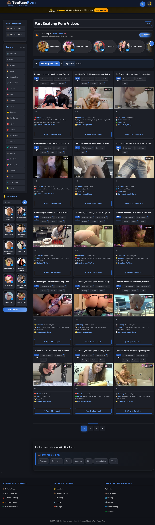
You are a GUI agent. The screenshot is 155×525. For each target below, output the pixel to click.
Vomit (113, 461)
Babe (53, 83)
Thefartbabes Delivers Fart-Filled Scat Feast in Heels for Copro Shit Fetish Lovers (134, 74)
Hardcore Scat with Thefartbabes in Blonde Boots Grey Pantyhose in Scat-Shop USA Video (93, 143)
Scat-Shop (140, 79)
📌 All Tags (58, 507)
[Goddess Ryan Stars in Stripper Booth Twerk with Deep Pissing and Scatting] (134, 236)
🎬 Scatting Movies (9, 493)
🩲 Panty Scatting (111, 507)
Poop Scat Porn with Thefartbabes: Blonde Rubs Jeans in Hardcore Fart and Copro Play (134, 143)
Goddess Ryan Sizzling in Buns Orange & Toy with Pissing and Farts (93, 212)
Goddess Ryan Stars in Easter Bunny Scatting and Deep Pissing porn (52, 282)
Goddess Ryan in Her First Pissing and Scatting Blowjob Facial (52, 143)
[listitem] (48, 46)
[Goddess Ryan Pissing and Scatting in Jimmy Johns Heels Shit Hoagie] (93, 374)
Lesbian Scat (101, 217)
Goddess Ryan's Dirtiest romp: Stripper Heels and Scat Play (134, 351)
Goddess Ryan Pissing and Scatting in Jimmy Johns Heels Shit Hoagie (93, 351)
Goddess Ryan (87, 79)
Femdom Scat (101, 79)
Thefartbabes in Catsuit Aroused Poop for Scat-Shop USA (52, 351)
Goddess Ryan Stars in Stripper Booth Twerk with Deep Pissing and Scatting (134, 212)
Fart (101, 83)
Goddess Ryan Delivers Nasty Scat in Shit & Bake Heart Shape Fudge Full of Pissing (52, 212)
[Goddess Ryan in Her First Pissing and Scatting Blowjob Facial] (52, 167)
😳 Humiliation (59, 489)
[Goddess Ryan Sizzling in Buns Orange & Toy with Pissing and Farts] (93, 236)
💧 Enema (57, 502)
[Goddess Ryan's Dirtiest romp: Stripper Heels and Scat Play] (134, 374)
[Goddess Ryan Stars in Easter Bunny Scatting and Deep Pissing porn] (52, 305)
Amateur (43, 461)
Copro (94, 83)
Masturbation (101, 461)
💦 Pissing (109, 498)
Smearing (78, 461)
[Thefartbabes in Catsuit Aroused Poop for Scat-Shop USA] (52, 374)
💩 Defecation (110, 493)
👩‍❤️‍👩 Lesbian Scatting (61, 493)
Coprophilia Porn (102, 286)
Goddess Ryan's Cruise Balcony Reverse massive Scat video (134, 282)
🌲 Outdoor (109, 511)
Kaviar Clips (60, 217)
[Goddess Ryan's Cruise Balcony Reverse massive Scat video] (134, 305)
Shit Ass (44, 83)
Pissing (84, 83)
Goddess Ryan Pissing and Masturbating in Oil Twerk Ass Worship (93, 282)
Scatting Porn (60, 148)
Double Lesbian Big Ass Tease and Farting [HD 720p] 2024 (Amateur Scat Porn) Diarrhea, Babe (52, 74)
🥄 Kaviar (108, 489)
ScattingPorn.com (49, 63)
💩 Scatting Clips (8, 489)
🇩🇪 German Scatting (9, 502)
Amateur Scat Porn (61, 79)
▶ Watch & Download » (52, 134)
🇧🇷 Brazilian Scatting (10, 507)
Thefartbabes (127, 79)
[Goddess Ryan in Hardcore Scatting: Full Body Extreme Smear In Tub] (93, 98)
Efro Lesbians (46, 79)
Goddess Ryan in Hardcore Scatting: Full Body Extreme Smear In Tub (93, 74)
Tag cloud (69, 63)
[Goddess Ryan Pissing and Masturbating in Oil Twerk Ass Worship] (93, 305)
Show (148, 23)
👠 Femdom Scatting (10, 498)
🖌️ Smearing (58, 498)
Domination (56, 461)
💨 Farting (109, 502)
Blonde (61, 83)
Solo (68, 461)
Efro (88, 461)
